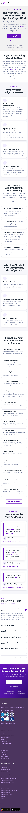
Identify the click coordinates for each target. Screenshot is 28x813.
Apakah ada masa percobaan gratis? (13, 658)
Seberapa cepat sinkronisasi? (13, 648)
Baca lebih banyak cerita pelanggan (13, 587)
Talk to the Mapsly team (8, 604)
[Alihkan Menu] (2, 2)
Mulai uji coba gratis (14, 682)
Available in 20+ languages (8, 723)
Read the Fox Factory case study (12, 541)
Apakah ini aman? (13, 653)
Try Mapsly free (14, 36)
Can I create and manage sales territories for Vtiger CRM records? (13, 636)
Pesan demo (14, 41)
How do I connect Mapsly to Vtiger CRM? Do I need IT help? (13, 624)
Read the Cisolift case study (10, 566)
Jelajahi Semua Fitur (14, 501)
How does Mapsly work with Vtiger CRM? (13, 609)
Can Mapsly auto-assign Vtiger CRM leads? (13, 642)
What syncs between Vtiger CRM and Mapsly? (13, 630)
